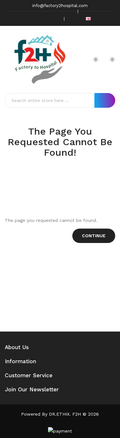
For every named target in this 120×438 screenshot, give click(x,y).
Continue (94, 235)
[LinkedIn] (55, 19)
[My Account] (79, 59)
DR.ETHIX (59, 414)
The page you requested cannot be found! (67, 176)
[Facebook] (25, 19)
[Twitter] (35, 19)
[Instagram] (45, 19)
